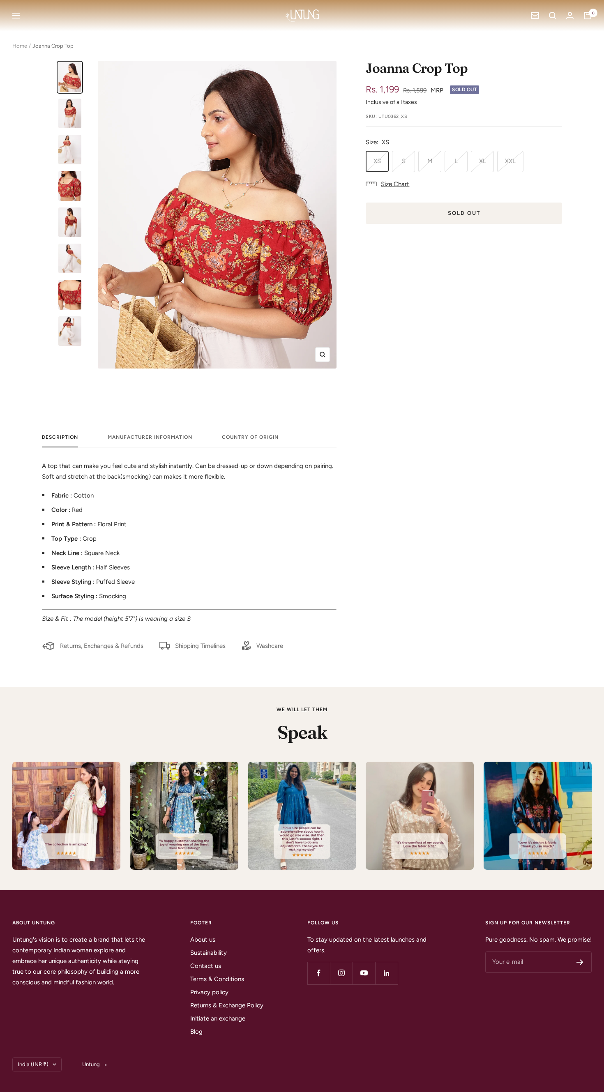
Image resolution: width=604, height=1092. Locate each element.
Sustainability (208, 952)
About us (202, 939)
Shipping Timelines (200, 646)
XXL (510, 161)
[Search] (552, 15)
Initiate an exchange (217, 1018)
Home (19, 46)
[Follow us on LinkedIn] (386, 973)
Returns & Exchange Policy (226, 1005)
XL (482, 161)
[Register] (579, 962)
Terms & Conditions (217, 979)
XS (377, 161)
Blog (196, 1031)
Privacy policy (209, 992)
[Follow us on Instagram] (341, 973)
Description (60, 437)
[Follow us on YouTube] (364, 973)
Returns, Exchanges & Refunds (101, 646)
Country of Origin (250, 437)
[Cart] (587, 15)
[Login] (570, 15)
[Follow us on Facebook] (318, 973)
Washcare (269, 646)
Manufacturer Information (150, 437)
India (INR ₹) (33, 1064)
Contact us (205, 966)
